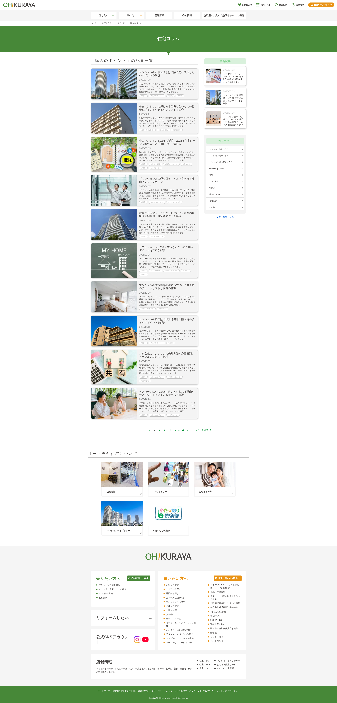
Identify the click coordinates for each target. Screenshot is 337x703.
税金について (205, 668)
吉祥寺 (183, 668)
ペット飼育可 (216, 641)
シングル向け (216, 637)
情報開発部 (107, 668)
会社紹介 (213, 201)
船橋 (112, 672)
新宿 (176, 668)
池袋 (151, 668)
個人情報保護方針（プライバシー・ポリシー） (155, 691)
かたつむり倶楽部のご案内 (178, 630)
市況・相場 (214, 181)
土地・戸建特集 (217, 592)
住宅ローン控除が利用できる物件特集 (225, 597)
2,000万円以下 (217, 620)
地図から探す (172, 593)
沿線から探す (172, 585)
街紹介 (212, 188)
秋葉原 (138, 668)
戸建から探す (172, 606)
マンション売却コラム (219, 156)
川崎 (98, 672)
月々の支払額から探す (176, 598)
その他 (212, 207)
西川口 (105, 672)
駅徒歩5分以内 (217, 624)
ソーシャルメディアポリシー (225, 691)
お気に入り (247, 5)
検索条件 (283, 5)
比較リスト (266, 5)
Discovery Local (216, 168)
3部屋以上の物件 (218, 612)
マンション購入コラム (219, 149)
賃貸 (211, 175)
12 (183, 430)
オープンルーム (173, 619)
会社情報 (187, 15)
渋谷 (145, 668)
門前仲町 (159, 668)
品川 (131, 668)
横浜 (190, 668)
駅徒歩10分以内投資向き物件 (224, 628)
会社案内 (116, 691)
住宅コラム (204, 661)
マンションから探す (175, 602)
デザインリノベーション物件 (180, 634)
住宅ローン (204, 664)
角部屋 (213, 633)
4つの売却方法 (106, 593)
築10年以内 (215, 616)
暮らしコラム (215, 194)
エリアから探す (173, 589)
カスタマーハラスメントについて (194, 691)
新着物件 (170, 614)
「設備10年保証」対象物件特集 (225, 603)
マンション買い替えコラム (220, 162)
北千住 (169, 668)
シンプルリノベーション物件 (180, 638)
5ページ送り (202, 430)
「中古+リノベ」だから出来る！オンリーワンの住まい (225, 586)
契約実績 (103, 598)
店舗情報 (159, 15)
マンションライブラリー (228, 661)
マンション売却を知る (109, 585)
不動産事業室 (121, 668)
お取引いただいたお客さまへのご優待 (224, 15)
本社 (98, 668)
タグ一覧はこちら (225, 217)
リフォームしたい (112, 618)
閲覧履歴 (300, 5)
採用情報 (126, 691)
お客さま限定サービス (227, 664)
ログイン (323, 5)
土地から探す (172, 610)
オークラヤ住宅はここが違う (112, 589)
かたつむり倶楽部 (225, 668)
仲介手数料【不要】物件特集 (224, 607)
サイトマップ (104, 691)
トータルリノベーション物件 (180, 642)
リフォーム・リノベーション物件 (181, 624)
